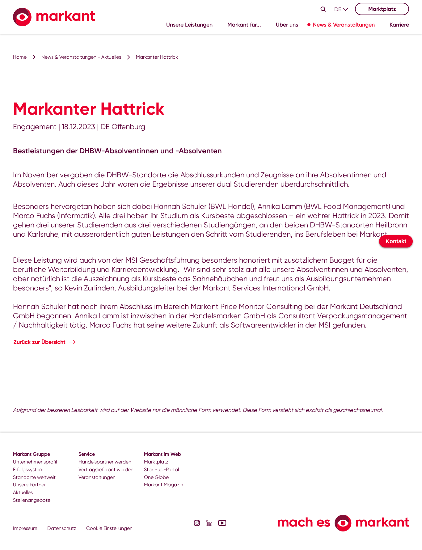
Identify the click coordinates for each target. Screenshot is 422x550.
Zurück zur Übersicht (39, 342)
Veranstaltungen (97, 477)
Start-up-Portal (161, 469)
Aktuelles (23, 492)
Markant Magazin (163, 485)
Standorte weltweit (34, 477)
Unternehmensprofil (35, 462)
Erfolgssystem (28, 469)
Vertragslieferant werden (105, 469)
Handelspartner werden (104, 462)
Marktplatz (382, 9)
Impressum (25, 528)
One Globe (156, 477)
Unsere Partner (29, 485)
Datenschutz (61, 528)
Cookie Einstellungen (109, 528)
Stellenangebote (31, 500)
